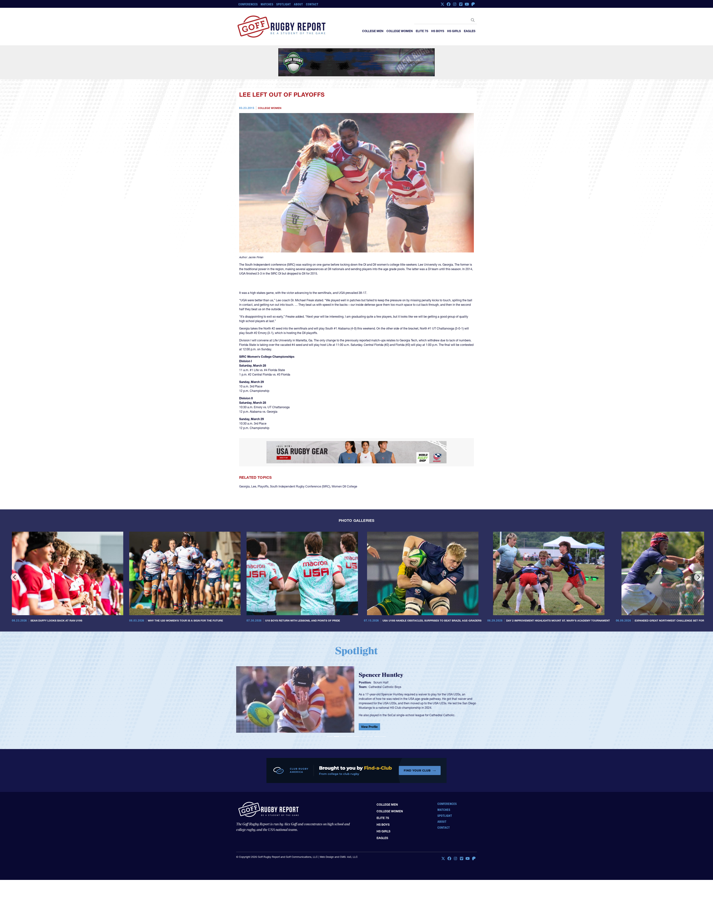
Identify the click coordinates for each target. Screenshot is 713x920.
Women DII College (344, 486)
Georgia (244, 486)
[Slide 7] (370, 736)
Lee (253, 486)
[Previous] (15, 577)
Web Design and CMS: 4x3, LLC (339, 857)
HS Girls (454, 31)
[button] (254, 701)
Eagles (469, 31)
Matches (267, 4)
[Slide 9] (383, 736)
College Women (399, 31)
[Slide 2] (336, 736)
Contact (312, 4)
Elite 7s (422, 31)
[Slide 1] (330, 736)
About (298, 4)
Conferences (248, 4)
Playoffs (263, 486)
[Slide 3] (343, 736)
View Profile (369, 724)
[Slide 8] (376, 736)
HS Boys (437, 31)
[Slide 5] (356, 736)
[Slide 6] (363, 736)
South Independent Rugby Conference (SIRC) (300, 486)
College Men (372, 31)
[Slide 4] (350, 736)
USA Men (375, 689)
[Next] (698, 577)
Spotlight (283, 4)
